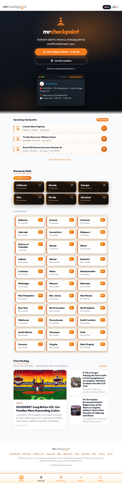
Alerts (100, 481)
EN (108, 7)
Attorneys (27, 454)
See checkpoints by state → (61, 159)
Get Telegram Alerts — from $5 (63, 51)
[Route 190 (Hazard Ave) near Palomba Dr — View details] (61, 149)
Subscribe (50, 454)
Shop (77, 454)
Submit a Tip (38, 454)
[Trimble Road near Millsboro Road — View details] (61, 138)
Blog (59, 454)
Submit (81, 481)
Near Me (41, 481)
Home (21, 481)
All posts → (104, 366)
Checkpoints (15, 454)
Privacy (101, 454)
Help (94, 454)
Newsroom (67, 454)
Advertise (86, 454)
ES (117, 7)
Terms (109, 454)
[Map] (104, 128)
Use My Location (63, 60)
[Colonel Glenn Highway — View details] (61, 128)
